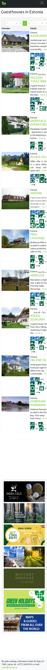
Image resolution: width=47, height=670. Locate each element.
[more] (38, 68)
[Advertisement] (23, 460)
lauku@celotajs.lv (9, 667)
